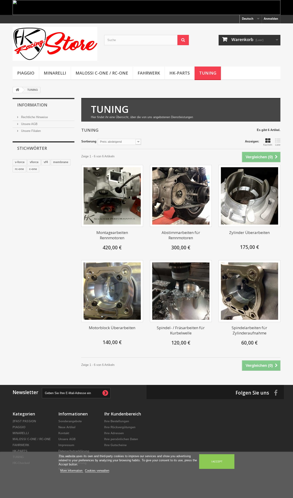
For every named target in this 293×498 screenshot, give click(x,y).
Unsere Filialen (30, 131)
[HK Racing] (55, 44)
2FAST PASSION (24, 421)
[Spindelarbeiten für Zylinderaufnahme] (249, 291)
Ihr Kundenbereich (122, 414)
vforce (34, 162)
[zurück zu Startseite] (17, 90)
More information (71, 470)
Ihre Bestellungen (116, 421)
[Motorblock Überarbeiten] (112, 291)
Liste (277, 144)
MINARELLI (55, 73)
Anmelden (271, 18)
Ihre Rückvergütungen (120, 427)
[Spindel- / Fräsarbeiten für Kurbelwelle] (180, 291)
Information (32, 105)
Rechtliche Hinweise (34, 117)
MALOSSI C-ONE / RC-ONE (102, 73)
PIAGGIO (25, 73)
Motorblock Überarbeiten (112, 327)
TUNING (207, 73)
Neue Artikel (67, 427)
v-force (19, 162)
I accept (216, 461)
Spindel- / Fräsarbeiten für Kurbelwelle (181, 330)
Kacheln (267, 144)
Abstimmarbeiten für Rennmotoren (181, 235)
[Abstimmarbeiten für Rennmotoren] (180, 196)
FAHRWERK (149, 73)
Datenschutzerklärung (73, 451)
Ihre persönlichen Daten (121, 439)
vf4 (46, 162)
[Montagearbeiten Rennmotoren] (112, 196)
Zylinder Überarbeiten (249, 232)
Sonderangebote (70, 421)
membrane (60, 162)
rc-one (19, 169)
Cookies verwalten (97, 470)
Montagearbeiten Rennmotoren (112, 235)
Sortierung (88, 141)
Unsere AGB (29, 124)
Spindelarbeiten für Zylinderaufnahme (249, 330)
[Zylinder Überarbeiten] (249, 196)
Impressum (66, 445)
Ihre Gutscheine (115, 445)
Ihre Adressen (114, 433)
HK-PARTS (179, 73)
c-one (33, 169)
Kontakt (63, 433)
